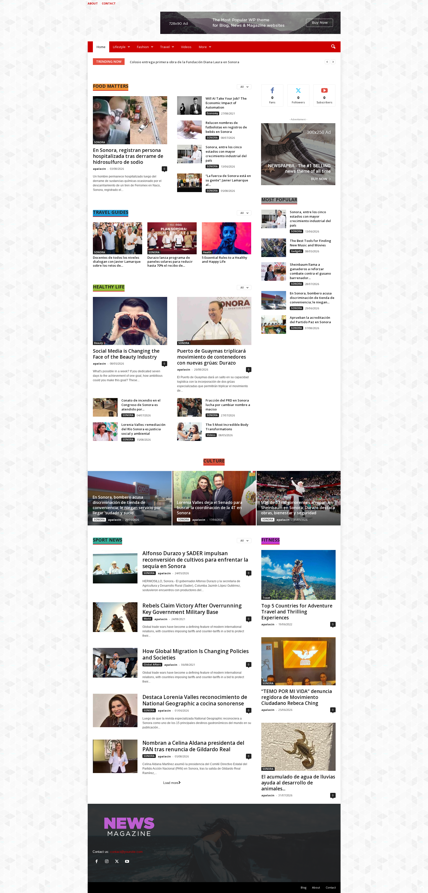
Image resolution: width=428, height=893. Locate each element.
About (93, 3)
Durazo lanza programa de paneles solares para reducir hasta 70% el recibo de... (170, 261)
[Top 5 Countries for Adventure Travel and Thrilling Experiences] (298, 575)
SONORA (99, 142)
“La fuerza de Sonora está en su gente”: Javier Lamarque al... (228, 180)
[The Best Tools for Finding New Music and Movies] (273, 247)
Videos (186, 47)
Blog (303, 887)
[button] (333, 46)
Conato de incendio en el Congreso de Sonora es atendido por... (140, 404)
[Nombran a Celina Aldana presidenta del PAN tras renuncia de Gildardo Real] (115, 756)
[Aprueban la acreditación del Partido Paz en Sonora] (273, 324)
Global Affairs (152, 664)
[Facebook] (314, 3)
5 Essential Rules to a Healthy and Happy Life (224, 259)
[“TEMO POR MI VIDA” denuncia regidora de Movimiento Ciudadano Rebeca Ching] (298, 661)
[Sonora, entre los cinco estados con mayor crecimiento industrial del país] (189, 154)
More (203, 47)
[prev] (327, 61)
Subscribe (324, 88)
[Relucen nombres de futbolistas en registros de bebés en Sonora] (189, 129)
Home (101, 47)
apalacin (99, 169)
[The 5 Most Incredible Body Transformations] (189, 431)
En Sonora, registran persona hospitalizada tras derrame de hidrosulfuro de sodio (128, 156)
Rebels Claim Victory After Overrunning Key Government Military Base (192, 608)
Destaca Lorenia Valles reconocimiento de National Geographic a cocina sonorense (194, 700)
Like (272, 88)
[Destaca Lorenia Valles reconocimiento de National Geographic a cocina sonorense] (115, 710)
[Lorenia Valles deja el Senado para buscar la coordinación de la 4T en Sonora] (214, 498)
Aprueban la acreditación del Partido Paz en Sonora (310, 319)
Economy (212, 113)
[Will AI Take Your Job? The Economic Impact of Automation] (189, 105)
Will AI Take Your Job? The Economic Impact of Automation (226, 103)
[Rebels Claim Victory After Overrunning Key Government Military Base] (115, 617)
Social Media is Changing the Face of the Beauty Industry (126, 354)
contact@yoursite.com (126, 852)
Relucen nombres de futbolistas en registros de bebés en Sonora (226, 127)
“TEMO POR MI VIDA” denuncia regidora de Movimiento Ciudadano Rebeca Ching (296, 697)
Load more (170, 783)
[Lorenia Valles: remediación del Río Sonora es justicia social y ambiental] (105, 431)
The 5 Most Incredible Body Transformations (227, 426)
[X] (329, 3)
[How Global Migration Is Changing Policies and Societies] (115, 663)
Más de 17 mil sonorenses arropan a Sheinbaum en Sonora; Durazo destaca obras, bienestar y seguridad (298, 508)
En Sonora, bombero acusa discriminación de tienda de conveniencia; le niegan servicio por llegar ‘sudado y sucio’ (127, 505)
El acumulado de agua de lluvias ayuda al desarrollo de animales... (298, 783)
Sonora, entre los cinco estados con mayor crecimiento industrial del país (226, 154)
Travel (165, 47)
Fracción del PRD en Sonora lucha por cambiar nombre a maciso (228, 404)
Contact (109, 3)
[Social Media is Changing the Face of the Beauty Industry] (130, 321)
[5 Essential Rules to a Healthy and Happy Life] (226, 238)
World (147, 618)
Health (207, 252)
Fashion (143, 47)
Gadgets (296, 251)
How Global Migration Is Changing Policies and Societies (195, 654)
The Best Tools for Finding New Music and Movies (310, 242)
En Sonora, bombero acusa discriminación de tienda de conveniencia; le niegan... (312, 297)
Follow (298, 88)
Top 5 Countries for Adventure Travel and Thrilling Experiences (296, 612)
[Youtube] (337, 3)
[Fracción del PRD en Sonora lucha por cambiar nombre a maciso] (189, 407)
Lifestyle (119, 47)
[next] (333, 61)
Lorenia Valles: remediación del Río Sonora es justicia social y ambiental (143, 429)
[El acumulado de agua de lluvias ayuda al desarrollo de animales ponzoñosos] (298, 747)
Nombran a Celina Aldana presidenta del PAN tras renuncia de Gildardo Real (193, 746)
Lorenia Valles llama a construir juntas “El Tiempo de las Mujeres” (181, 62)
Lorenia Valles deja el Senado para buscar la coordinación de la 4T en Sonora (209, 508)
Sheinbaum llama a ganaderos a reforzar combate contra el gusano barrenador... (310, 271)
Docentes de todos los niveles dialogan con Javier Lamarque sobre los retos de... (117, 261)
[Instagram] (321, 3)
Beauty (98, 343)
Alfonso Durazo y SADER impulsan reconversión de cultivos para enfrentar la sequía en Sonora (195, 560)
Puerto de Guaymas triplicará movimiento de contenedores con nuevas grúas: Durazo (211, 357)
